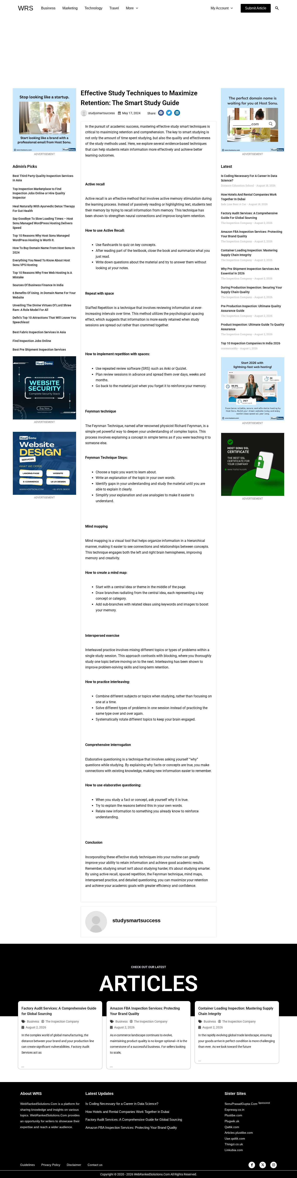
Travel (114, 8)
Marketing (70, 8)
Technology (93, 8)
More (130, 8)
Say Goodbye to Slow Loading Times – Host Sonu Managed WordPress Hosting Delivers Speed (43, 223)
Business (48, 8)
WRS (25, 8)
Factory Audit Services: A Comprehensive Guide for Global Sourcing (133, 1119)
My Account (220, 8)
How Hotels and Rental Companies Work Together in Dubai (127, 1112)
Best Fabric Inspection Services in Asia (39, 332)
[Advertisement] (148, 49)
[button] (256, 8)
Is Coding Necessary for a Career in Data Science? (121, 1103)
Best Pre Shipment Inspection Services (39, 349)
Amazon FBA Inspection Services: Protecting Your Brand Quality (131, 1127)
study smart (179, 126)
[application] (136, 8)
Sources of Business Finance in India (38, 285)
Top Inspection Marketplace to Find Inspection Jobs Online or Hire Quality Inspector (39, 193)
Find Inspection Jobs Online (32, 341)
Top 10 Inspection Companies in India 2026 (250, 343)
